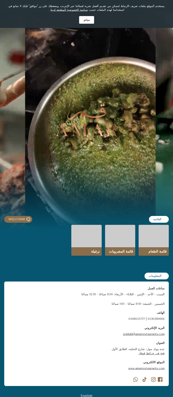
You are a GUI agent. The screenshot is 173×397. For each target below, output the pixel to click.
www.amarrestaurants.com (146, 368)
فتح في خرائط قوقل (151, 353)
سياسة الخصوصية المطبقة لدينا (69, 9)
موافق (86, 19)
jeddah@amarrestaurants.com (144, 334)
